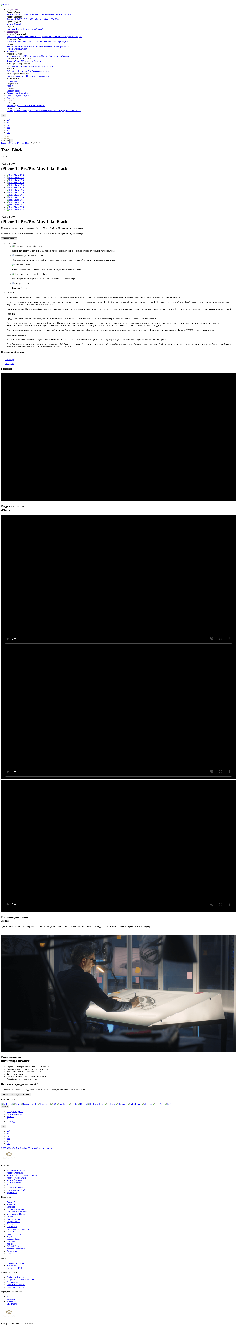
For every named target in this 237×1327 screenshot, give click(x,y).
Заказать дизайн (9, 239)
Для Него (11, 29)
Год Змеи (11, 1241)
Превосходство (14, 1234)
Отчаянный (12, 81)
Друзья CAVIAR (14, 1268)
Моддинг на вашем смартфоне (38, 110)
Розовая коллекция (40, 71)
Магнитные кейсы (31, 41)
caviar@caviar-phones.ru (41, 1148)
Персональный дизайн (33, 29)
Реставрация (58, 110)
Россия (10, 86)
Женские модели (63, 36)
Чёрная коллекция (32, 56)
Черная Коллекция (15, 1209)
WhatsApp (11, 1301)
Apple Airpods (33, 46)
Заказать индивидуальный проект (16, 1095)
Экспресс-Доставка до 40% (19, 96)
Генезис (45, 56)
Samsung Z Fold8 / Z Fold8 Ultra (21, 19)
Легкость (38, 61)
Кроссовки (64, 46)
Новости (40, 105)
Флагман (11, 61)
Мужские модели (48, 36)
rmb (8, 130)
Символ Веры (13, 91)
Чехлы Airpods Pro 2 (16, 1190)
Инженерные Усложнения (19, 1229)
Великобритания (14, 1114)
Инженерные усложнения (38, 76)
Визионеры (28, 61)
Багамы (10, 1116)
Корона (65, 56)
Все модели (76, 36)
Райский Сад (13, 1246)
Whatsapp (9, 359)
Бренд (9, 100)
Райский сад (12, 71)
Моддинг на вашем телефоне (20, 1280)
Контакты (31, 105)
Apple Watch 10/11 (31, 36)
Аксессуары (12, 31)
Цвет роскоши (55, 56)
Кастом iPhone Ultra (46, 14)
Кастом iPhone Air (64, 14)
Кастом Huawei (14, 24)
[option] (121, 120)
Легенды (11, 66)
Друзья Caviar (21, 105)
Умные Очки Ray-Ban (17, 46)
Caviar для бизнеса (15, 110)
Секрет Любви (13, 1221)
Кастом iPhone (24, 143)
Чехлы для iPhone (15, 41)
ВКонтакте (12, 1304)
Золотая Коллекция (16, 1249)
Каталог (13, 143)
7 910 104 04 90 (23, 1148)
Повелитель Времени (17, 1212)
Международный (15, 1111)
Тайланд (11, 1121)
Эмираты (19, 66)
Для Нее (19, 29)
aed (8, 132)
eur (8, 125)
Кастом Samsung (14, 1180)
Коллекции (12, 51)
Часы (9, 1185)
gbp (8, 127)
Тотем (50, 66)
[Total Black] (15, 175)
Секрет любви (24, 71)
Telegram (9, 363)
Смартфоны (12, 9)
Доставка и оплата (72, 110)
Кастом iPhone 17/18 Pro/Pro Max (22, 14)
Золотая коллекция (39, 66)
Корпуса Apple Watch (16, 1178)
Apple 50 (19, 61)
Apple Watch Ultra (15, 36)
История (11, 105)
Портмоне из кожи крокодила (54, 41)
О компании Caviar (15, 1263)
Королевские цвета (15, 56)
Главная (5, 143)
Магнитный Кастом (16, 1170)
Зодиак (26, 66)
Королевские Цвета (16, 1214)
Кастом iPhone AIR (15, 1173)
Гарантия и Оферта (16, 1284)
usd (8, 123)
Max (9, 1296)
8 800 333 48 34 (8, 1148)
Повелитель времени (16, 76)
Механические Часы (49, 46)
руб (8, 120)
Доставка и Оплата (15, 1287)
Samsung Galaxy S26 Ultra (47, 19)
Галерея (10, 98)
